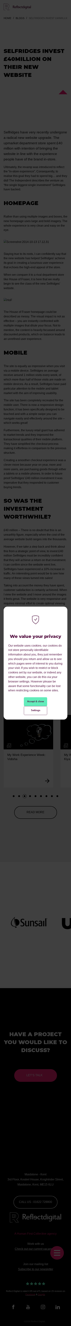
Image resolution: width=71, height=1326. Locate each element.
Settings (35, 710)
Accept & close (35, 701)
